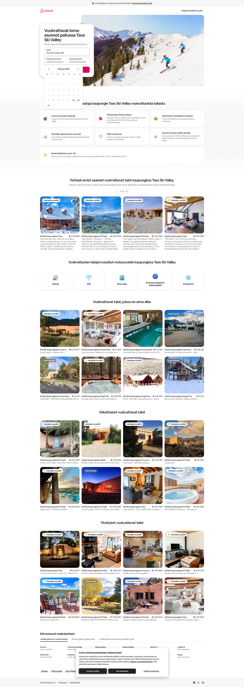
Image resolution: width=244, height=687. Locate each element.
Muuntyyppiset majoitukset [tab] (83, 639)
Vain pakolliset (122, 671)
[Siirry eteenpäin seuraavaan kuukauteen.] (78, 69)
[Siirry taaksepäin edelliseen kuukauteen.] (49, 69)
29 (73, 100)
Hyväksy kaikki (93, 671)
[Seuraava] (127, 191)
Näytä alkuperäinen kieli (142, 3)
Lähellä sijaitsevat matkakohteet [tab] (54, 639)
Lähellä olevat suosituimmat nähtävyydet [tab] (116, 639)
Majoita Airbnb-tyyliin (192, 10)
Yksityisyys (62, 682)
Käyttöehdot (75, 682)
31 (48, 105)
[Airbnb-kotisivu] (46, 11)
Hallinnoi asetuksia (151, 671)
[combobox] (67, 52)
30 (78, 100)
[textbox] (55, 61)
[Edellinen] (117, 191)
